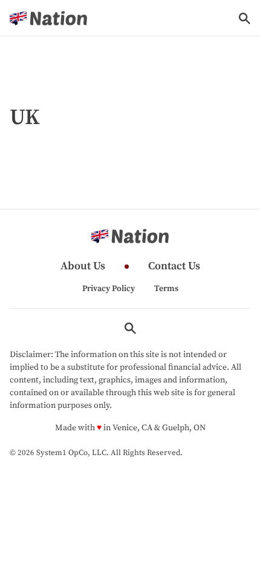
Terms (166, 288)
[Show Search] (244, 18)
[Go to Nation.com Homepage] (48, 18)
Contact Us (174, 266)
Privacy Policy (108, 288)
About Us (82, 266)
